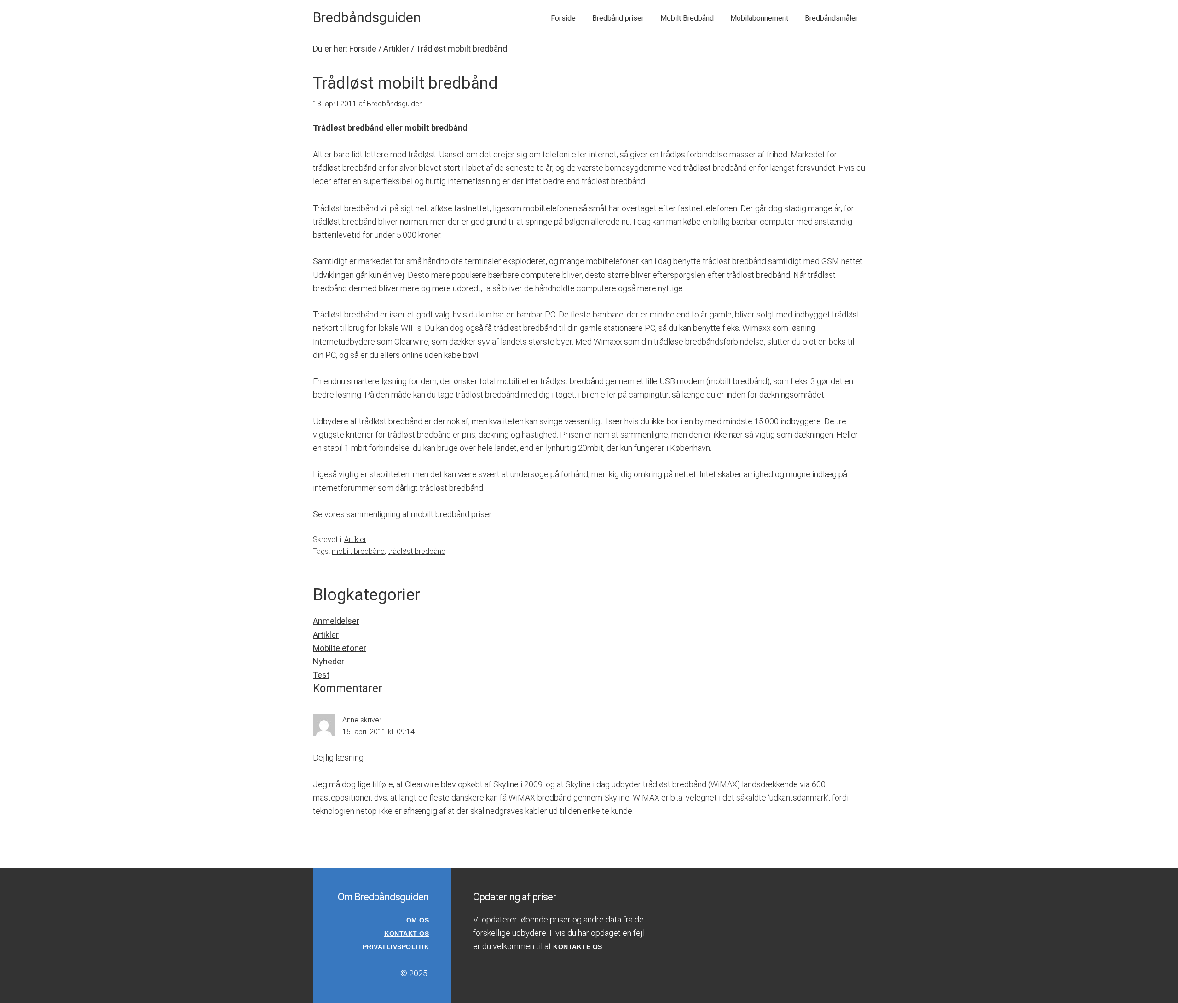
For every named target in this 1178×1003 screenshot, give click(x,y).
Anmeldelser (336, 621)
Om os (417, 920)
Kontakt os (406, 933)
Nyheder (328, 661)
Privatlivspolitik (396, 947)
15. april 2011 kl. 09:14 (378, 731)
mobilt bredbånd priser (451, 514)
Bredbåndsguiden (367, 17)
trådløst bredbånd (416, 551)
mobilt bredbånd (358, 551)
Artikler (355, 539)
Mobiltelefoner (339, 648)
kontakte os (577, 947)
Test (321, 675)
